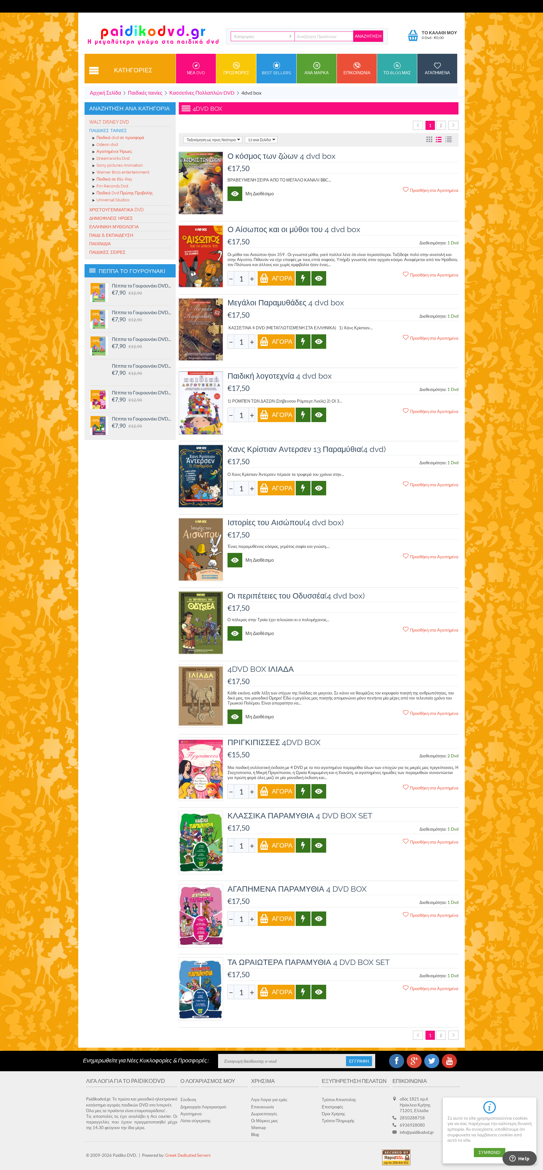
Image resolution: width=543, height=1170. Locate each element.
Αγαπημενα (437, 72)
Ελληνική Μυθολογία (114, 226)
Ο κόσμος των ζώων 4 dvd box (282, 156)
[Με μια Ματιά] (235, 194)
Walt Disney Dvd (109, 122)
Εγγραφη (359, 1061)
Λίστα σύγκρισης (195, 1120)
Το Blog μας (397, 72)
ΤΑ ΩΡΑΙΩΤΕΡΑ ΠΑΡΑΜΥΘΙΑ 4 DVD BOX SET (309, 962)
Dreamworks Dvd (112, 158)
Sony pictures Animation (119, 165)
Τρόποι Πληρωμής (338, 1120)
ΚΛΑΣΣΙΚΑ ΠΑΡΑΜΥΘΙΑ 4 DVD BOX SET (300, 815)
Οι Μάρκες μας (264, 1120)
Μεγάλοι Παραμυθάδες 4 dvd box (286, 302)
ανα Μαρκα (316, 72)
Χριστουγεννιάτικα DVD (116, 209)
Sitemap (258, 1127)
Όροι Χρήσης (333, 1113)
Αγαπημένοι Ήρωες (114, 151)
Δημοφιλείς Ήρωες (111, 218)
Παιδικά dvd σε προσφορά (120, 138)
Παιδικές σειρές (107, 252)
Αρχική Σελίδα (105, 93)
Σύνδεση (188, 1099)
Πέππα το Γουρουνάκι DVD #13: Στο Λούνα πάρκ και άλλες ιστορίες (141, 366)
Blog (255, 1134)
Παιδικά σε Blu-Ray (114, 179)
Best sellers (276, 72)
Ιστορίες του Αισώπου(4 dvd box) (286, 522)
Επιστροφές (332, 1106)
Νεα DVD (196, 72)
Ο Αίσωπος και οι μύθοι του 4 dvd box (294, 229)
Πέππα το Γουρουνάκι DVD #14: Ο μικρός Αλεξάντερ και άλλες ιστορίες (141, 339)
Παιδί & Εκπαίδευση (111, 235)
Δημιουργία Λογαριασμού (203, 1106)
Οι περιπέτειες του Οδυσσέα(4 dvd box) (296, 595)
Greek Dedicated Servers (188, 1155)
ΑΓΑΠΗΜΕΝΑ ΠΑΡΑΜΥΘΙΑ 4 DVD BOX (297, 889)
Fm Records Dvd (112, 186)
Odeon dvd (107, 144)
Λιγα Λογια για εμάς (269, 1099)
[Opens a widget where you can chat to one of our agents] (519, 1159)
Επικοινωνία (262, 1106)
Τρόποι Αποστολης (339, 1099)
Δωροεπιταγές (264, 1113)
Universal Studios (112, 200)
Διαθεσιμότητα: (433, 242)
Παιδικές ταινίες (145, 93)
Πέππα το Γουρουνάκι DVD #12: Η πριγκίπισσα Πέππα (141, 392)
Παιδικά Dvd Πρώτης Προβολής (124, 193)
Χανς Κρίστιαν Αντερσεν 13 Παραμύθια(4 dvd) (307, 449)
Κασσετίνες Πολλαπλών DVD (201, 93)
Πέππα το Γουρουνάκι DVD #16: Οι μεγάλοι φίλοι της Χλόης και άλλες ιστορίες (141, 285)
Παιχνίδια (100, 243)
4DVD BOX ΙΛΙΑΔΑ (261, 669)
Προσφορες (236, 72)
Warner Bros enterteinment (122, 172)
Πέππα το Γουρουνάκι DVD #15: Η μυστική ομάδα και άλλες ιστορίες (141, 312)
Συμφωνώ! (490, 1152)
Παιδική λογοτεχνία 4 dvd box (280, 376)
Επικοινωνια (356, 72)
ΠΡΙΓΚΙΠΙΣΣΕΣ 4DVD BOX (274, 742)
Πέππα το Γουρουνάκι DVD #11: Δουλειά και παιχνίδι (141, 418)
